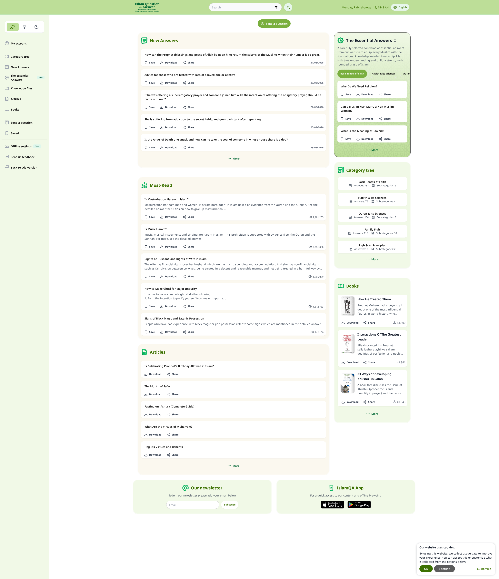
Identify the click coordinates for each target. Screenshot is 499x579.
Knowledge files (21, 88)
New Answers (20, 67)
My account (18, 43)
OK (426, 569)
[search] (288, 7)
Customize (484, 569)
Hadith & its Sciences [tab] (383, 73)
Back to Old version (24, 167)
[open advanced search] (276, 7)
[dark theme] (36, 27)
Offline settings (25, 146)
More (236, 158)
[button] (149, 62)
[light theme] (25, 27)
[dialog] (456, 559)
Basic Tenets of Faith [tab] (352, 73)
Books (15, 109)
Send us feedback (23, 157)
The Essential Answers (27, 78)
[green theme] (13, 27)
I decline (444, 569)
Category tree (20, 56)
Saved (15, 133)
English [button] (402, 7)
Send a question (22, 122)
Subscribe (229, 504)
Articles (16, 99)
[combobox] (242, 7)
